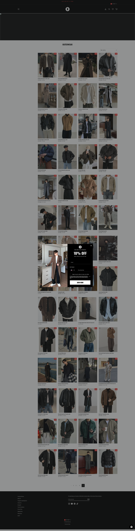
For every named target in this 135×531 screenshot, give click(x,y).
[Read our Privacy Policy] (90, 276)
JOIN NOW (80, 282)
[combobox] (73, 270)
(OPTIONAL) (72, 267)
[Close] (91, 245)
